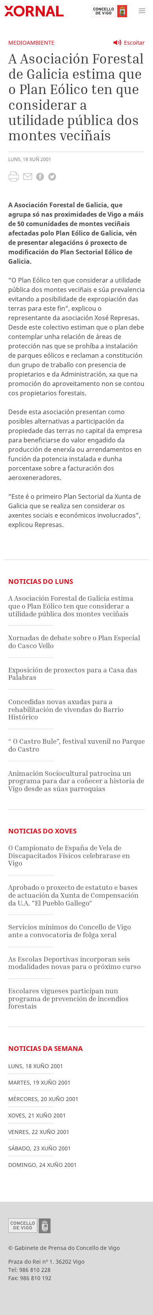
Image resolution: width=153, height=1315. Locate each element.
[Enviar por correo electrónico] (27, 177)
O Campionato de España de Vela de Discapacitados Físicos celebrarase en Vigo (69, 855)
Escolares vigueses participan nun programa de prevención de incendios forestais (68, 998)
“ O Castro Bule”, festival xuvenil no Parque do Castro (76, 745)
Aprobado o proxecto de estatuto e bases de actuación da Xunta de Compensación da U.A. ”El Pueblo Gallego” (73, 895)
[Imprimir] (13, 177)
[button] (142, 11)
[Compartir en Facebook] (40, 178)
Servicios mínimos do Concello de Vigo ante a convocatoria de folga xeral (69, 931)
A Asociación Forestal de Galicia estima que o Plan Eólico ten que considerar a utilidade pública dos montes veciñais (70, 606)
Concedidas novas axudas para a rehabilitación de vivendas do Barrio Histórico (66, 709)
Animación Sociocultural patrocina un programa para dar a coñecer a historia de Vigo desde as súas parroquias (76, 781)
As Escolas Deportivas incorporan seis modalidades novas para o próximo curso (74, 963)
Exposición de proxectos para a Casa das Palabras (72, 674)
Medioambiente (31, 42)
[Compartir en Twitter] (52, 178)
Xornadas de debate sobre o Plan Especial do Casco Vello (74, 642)
